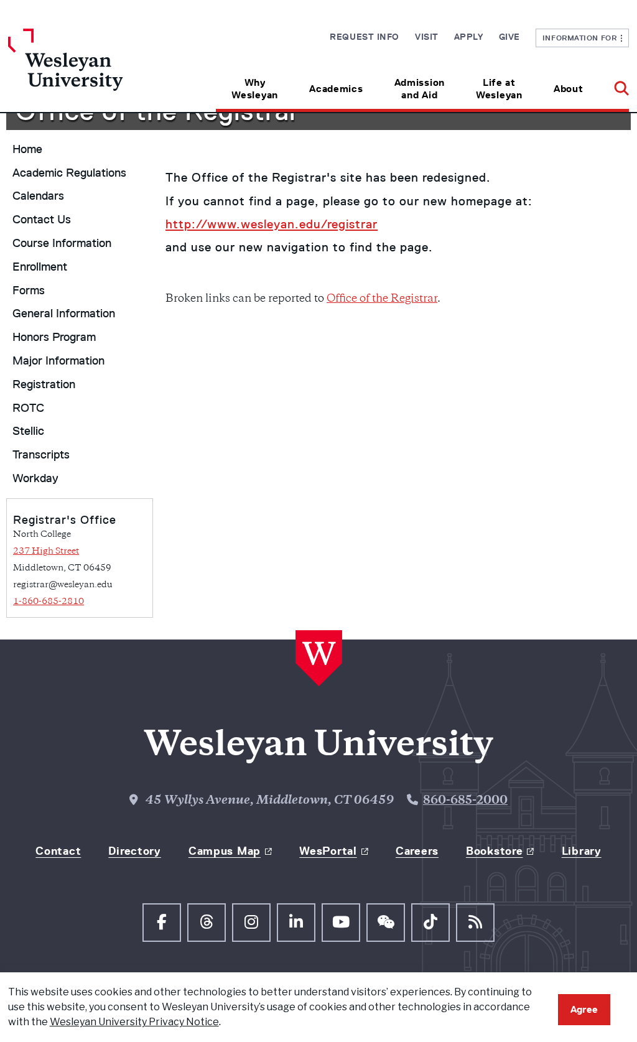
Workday (35, 478)
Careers (417, 851)
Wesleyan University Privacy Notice (134, 1022)
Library (582, 851)
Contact (58, 851)
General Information (63, 313)
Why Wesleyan (254, 89)
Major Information (58, 361)
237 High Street (46, 551)
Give (509, 36)
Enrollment (39, 267)
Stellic (28, 431)
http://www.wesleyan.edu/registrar (271, 223)
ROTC (28, 408)
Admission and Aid (419, 89)
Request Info (364, 36)
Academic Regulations (69, 173)
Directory (134, 851)
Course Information (61, 243)
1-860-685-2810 (48, 602)
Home (27, 149)
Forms (28, 290)
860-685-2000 (465, 801)
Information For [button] (581, 37)
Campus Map (224, 851)
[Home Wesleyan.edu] (86, 70)
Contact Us (41, 219)
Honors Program (54, 337)
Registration (43, 384)
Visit (427, 36)
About (569, 89)
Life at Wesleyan (499, 89)
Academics (336, 89)
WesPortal (327, 851)
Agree (584, 1009)
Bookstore (494, 851)
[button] (613, 84)
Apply (468, 36)
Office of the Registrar (382, 299)
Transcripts (41, 455)
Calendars (38, 196)
